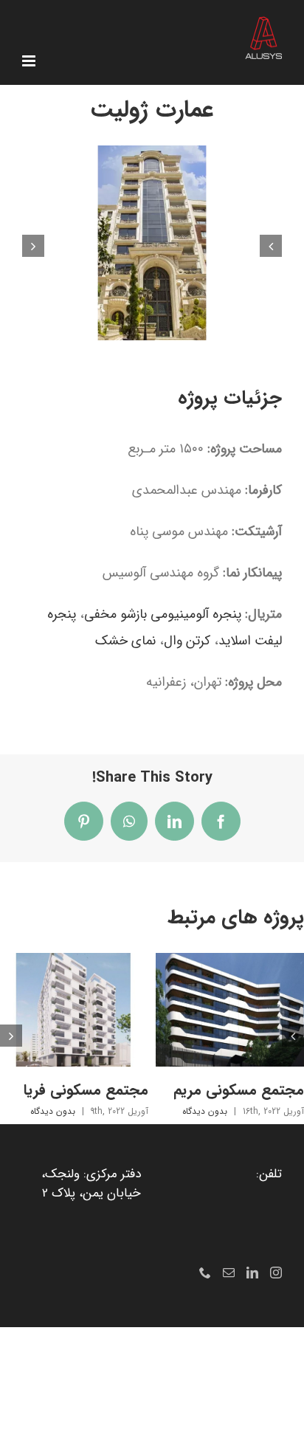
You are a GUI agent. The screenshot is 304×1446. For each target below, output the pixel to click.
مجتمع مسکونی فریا (86, 1089)
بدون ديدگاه (204, 1111)
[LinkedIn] (252, 1272)
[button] (271, 246)
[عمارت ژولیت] (152, 155)
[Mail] (229, 1272)
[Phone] (205, 1272)
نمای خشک (125, 640)
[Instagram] (276, 1272)
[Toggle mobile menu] (30, 61)
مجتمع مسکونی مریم (238, 1089)
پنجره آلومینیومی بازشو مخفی (162, 614)
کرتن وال (187, 640)
